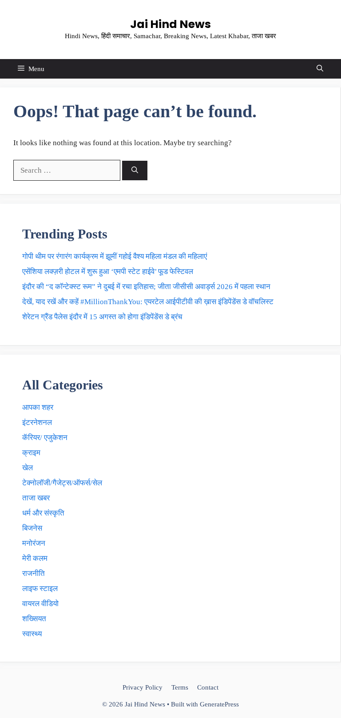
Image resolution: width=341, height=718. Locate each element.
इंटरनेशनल (37, 422)
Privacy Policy (143, 687)
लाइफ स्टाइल (40, 588)
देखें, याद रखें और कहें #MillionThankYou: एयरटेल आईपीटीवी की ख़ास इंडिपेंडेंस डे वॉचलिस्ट (148, 302)
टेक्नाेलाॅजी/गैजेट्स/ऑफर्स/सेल (62, 483)
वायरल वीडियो (40, 603)
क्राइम (31, 452)
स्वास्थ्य (32, 634)
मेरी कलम (35, 558)
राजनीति (33, 573)
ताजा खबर (36, 498)
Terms (179, 687)
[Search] (134, 171)
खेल (27, 468)
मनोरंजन (33, 543)
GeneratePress (219, 704)
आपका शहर (37, 407)
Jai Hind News (170, 24)
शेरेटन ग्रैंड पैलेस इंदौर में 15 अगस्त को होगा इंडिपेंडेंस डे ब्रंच (102, 317)
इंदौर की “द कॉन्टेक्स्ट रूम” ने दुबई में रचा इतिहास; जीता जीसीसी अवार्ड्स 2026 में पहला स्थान (146, 286)
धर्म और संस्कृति (43, 513)
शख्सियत (34, 619)
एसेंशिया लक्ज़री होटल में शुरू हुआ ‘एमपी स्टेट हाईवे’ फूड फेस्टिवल (107, 271)
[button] (320, 69)
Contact (207, 687)
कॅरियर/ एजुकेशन (44, 437)
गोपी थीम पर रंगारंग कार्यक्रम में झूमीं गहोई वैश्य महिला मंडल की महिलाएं (114, 256)
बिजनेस (32, 528)
